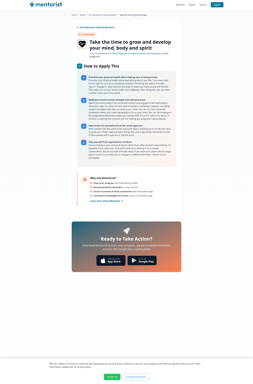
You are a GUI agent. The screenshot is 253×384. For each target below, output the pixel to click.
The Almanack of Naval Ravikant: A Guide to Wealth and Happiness (128, 53)
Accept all (112, 377)
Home (74, 15)
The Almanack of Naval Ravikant (102, 15)
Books (192, 4)
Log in (217, 4)
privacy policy (84, 366)
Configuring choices (136, 377)
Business (180, 4)
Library (203, 4)
